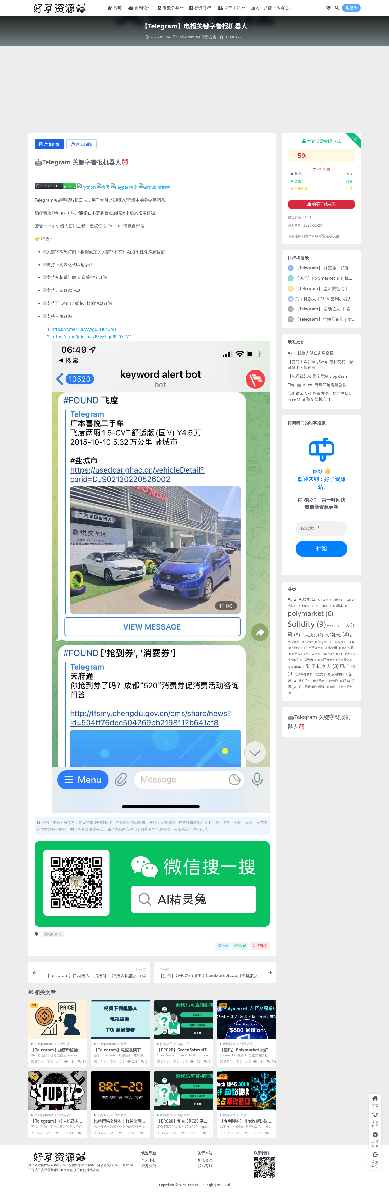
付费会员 (208, 36)
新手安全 (329, 660)
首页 (117, 8)
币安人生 (313, 654)
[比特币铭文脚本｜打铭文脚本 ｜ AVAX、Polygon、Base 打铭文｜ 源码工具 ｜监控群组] (120, 1090)
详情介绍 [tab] (51, 144)
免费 (123, 1044)
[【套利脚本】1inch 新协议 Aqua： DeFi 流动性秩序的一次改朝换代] (246, 1090)
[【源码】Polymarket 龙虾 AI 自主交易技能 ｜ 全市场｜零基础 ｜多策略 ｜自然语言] (246, 1019)
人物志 (336, 634)
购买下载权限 (324, 204)
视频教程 (202, 8)
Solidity (307, 624)
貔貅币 (305, 680)
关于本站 (232, 8)
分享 (224, 946)
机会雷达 (345, 660)
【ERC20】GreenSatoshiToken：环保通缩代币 (183, 1052)
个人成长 (312, 635)
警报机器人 (52, 934)
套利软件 (142, 8)
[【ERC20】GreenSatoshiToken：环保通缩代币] (183, 1019)
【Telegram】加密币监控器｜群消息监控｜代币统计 (56, 1052)
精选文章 (322, 674)
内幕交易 (339, 642)
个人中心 (148, 1160)
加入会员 (205, 1160)
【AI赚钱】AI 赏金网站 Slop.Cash (317, 376)
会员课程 (309, 642)
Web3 (333, 626)
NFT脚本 (339, 606)
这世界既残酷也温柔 (314, 687)
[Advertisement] (194, 89)
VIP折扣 (324, 169)
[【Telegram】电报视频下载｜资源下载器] (120, 1019)
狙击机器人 (322, 666)
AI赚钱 (338, 599)
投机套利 (295, 660)
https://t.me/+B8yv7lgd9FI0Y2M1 (84, 329)
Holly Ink (193, 1185)
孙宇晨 (298, 654)
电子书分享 (304, 674)
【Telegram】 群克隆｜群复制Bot (327, 268)
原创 (243, 1115)
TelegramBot (189, 36)
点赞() (261, 946)
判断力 (298, 648)
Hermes (305, 606)
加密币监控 (315, 648)
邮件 (335, 687)
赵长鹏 (335, 680)
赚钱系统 (320, 680)
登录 (353, 8)
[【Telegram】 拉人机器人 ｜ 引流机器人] (57, 1090)
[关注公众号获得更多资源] (152, 885)
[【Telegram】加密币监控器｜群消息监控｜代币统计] (57, 1019)
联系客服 (205, 1165)
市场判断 (330, 654)
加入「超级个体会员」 (272, 8)
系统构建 (339, 674)
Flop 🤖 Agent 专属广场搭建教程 (317, 384)
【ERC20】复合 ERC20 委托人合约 (182, 1123)
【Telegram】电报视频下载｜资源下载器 (119, 1052)
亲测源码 (229, 1044)
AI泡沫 (324, 599)
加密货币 (333, 648)
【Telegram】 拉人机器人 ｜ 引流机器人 (57, 1123)
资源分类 (170, 8)
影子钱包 (347, 654)
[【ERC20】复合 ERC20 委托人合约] (183, 1090)
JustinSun (322, 606)
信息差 (324, 642)
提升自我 (312, 660)
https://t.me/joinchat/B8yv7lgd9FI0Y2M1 (92, 337)
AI (293, 599)
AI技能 (308, 599)
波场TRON (296, 667)
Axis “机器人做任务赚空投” (311, 352)
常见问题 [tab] (84, 144)
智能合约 (183, 1044)
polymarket (310, 613)
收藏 (242, 946)
